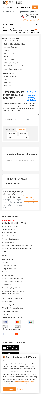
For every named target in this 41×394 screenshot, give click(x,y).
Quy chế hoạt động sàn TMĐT (12, 298)
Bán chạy (23, 133)
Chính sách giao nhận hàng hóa (13, 291)
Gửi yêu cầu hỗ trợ (8, 229)
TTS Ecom (5, 314)
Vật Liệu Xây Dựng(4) (11, 41)
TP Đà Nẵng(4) (9, 82)
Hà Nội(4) (7, 79)
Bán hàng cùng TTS (32, 20)
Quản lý (20, 389)
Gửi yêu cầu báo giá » (30, 198)
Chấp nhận (8, 389)
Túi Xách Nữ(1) (9, 53)
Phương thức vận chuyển (10, 239)
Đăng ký (33, 17)
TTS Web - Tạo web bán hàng (12, 308)
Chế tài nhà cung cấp (9, 272)
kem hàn (34, 12)
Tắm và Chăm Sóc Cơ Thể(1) (13, 66)
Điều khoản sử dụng (9, 265)
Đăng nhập (34, 14)
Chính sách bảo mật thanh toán (13, 278)
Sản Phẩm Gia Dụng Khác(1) (13, 69)
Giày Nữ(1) (7, 50)
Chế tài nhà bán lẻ (8, 275)
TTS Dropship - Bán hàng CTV (12, 305)
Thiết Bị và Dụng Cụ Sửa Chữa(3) (15, 44)
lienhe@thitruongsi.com (23, 245)
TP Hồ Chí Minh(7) (10, 76)
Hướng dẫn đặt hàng (9, 232)
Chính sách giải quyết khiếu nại (12, 288)
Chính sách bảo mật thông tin (12, 281)
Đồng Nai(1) (8, 85)
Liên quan (21, 130)
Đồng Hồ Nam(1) (9, 60)
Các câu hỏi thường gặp (10, 226)
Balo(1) (6, 56)
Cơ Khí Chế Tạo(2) (10, 47)
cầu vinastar (7, 12)
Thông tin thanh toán (9, 269)
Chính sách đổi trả (8, 242)
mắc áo (15, 12)
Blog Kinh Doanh (7, 259)
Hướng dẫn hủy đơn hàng (11, 236)
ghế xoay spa (25, 12)
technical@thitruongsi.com (22, 248)
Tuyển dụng (6, 262)
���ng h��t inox (13, 183)
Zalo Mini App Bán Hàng (10, 311)
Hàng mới (12, 133)
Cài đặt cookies (7, 285)
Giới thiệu (5, 256)
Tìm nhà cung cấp (31, 96)
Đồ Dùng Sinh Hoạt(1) (11, 63)
